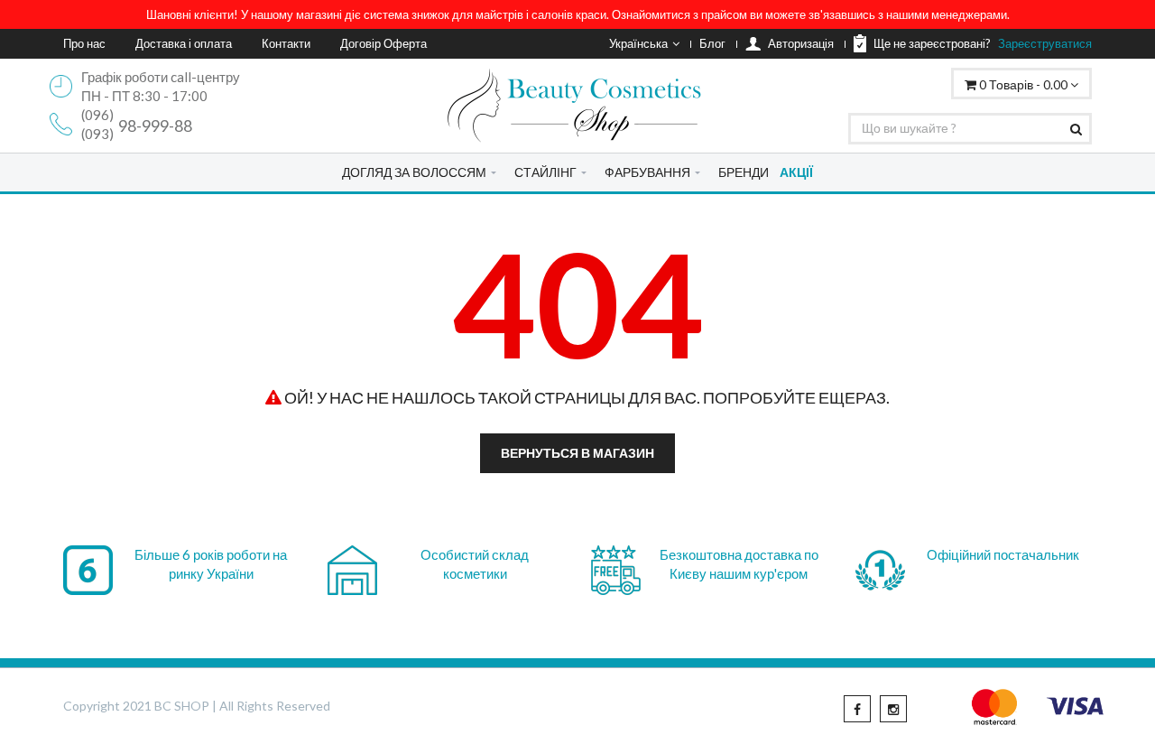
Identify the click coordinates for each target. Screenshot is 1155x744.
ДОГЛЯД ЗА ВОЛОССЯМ (414, 172)
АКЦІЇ (796, 172)
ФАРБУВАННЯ (647, 172)
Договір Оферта (383, 43)
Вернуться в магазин (577, 452)
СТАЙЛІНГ (545, 172)
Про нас (84, 43)
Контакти (286, 43)
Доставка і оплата (183, 43)
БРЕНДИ (743, 172)
